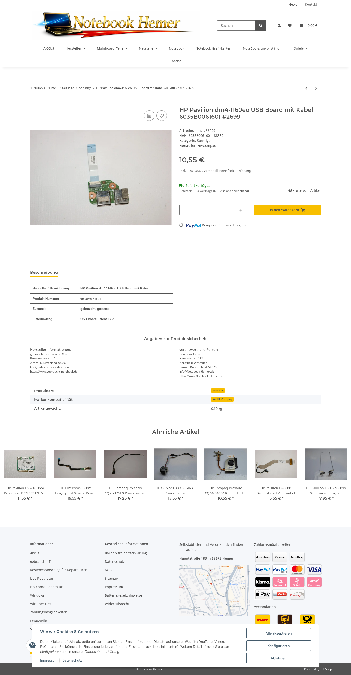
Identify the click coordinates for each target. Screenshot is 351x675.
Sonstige (204, 140)
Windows (37, 595)
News (292, 4)
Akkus (34, 553)
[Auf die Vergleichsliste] (149, 115)
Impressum (48, 660)
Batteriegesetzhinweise (123, 595)
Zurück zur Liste (44, 88)
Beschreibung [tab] (44, 272)
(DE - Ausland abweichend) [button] (231, 191)
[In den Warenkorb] (34, 104)
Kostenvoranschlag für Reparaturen (58, 570)
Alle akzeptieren (279, 633)
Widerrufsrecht (117, 603)
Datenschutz (72, 660)
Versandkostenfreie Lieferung (227, 170)
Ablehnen (279, 658)
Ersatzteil (217, 390)
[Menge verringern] (185, 210)
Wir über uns (40, 603)
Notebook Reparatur (46, 586)
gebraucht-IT (40, 561)
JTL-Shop (326, 669)
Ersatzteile (38, 620)
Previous (12, 475)
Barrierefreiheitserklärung (126, 553)
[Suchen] (260, 25)
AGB (108, 570)
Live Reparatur (41, 578)
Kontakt (311, 4)
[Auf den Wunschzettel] (161, 115)
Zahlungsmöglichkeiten (48, 612)
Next (339, 475)
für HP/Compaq (222, 399)
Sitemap (111, 578)
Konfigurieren (278, 646)
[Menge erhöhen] (241, 210)
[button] (279, 25)
